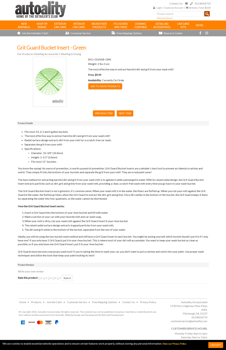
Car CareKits (183, 25)
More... (200, 25)
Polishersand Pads (120, 25)
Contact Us (128, 302)
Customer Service (80, 33)
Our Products (24, 53)
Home (22, 302)
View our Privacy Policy (174, 343)
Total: (200, 7)
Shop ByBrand (42, 25)
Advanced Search (164, 18)
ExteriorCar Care (60, 25)
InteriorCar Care (79, 25)
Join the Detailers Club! (34, 33)
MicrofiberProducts (99, 25)
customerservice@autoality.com (189, 321)
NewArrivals (24, 25)
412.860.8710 (203, 3)
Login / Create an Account (169, 7)
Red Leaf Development (113, 315)
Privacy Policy (148, 302)
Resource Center (172, 33)
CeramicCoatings (140, 25)
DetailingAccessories (162, 25)
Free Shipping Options (129, 33)
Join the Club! (54, 302)
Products (36, 302)
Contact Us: (176, 3)
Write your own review (31, 271)
